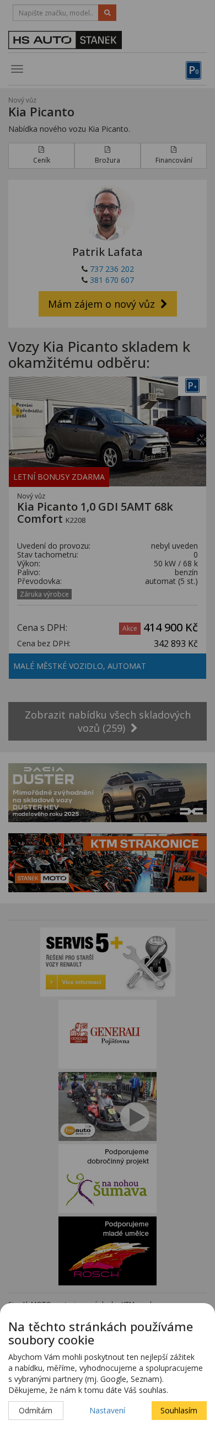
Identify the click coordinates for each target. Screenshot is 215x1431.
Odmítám (35, 1410)
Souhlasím (178, 1410)
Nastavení (107, 1410)
